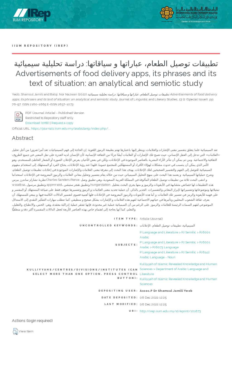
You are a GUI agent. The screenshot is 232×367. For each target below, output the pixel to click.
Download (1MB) (37, 123)
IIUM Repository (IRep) (40, 45)
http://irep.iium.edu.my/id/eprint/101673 (170, 311)
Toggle (8, 8)
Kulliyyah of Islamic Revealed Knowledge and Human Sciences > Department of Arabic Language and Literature (178, 269)
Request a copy (62, 123)
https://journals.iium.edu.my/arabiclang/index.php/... (70, 128)
